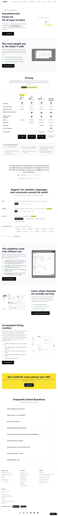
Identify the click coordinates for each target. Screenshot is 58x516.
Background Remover (24, 474)
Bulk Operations (23, 481)
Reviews (3, 499)
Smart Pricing (23, 475)
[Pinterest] (34, 512)
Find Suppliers (32, 1)
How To (20, 1)
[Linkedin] (30, 512)
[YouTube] (37, 512)
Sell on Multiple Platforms (44, 477)
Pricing (25, 1)
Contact (49, 1)
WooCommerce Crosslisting (6, 474)
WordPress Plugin (23, 486)
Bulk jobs (7, 269)
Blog (2, 492)
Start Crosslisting (8, 65)
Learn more (29, 385)
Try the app (9, 33)
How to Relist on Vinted (44, 481)
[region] (29, 117)
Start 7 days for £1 (22, 137)
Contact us (51, 136)
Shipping (22, 482)
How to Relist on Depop (44, 479)
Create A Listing (8, 362)
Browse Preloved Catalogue (6, 496)
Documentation (4, 479)
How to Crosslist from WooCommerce (46, 474)
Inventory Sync (23, 479)
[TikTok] (23, 512)
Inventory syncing (9, 260)
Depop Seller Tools (43, 482)
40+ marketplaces (15, 25)
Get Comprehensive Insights (40, 313)
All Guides (41, 472)
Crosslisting (14, 1)
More (43, 1)
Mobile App (22, 484)
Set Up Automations (9, 278)
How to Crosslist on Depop (44, 475)
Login (54, 1)
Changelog (3, 502)
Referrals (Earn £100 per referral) (7, 501)
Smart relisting (8, 265)
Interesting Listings (5, 494)
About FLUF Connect (5, 491)
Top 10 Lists (3, 497)
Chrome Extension (5, 481)
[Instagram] (20, 512)
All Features (22, 472)
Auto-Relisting (23, 477)
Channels (39, 1)
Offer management (9, 273)
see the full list (17, 236)
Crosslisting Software (5, 472)
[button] (45, 1)
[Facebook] (27, 512)
